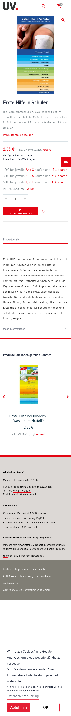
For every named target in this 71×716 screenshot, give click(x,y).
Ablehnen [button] (18, 707)
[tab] (35, 239)
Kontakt (7, 569)
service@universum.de (24, 494)
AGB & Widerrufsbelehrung (18, 576)
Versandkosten (45, 576)
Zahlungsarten (11, 582)
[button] (63, 20)
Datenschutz (38, 569)
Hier (5, 555)
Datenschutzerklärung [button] (23, 696)
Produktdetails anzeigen (18, 134)
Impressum (21, 569)
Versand (46, 149)
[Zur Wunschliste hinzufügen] (43, 211)
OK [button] (45, 707)
